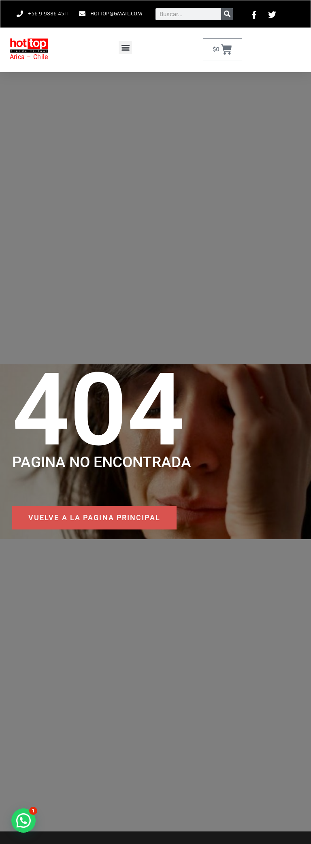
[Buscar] (227, 14)
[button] (125, 47)
